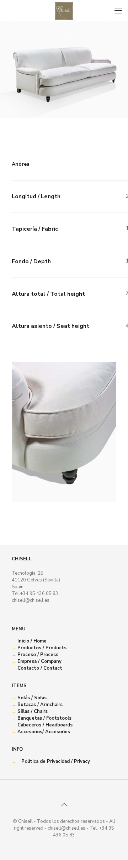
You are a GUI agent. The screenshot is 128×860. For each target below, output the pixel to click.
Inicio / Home (32, 641)
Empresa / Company (39, 661)
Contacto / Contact (39, 668)
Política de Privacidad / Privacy (55, 761)
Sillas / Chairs (32, 711)
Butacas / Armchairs (40, 704)
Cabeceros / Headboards (45, 725)
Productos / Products (41, 648)
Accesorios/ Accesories (43, 732)
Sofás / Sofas (32, 698)
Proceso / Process (37, 654)
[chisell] (64, 11)
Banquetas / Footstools (44, 718)
